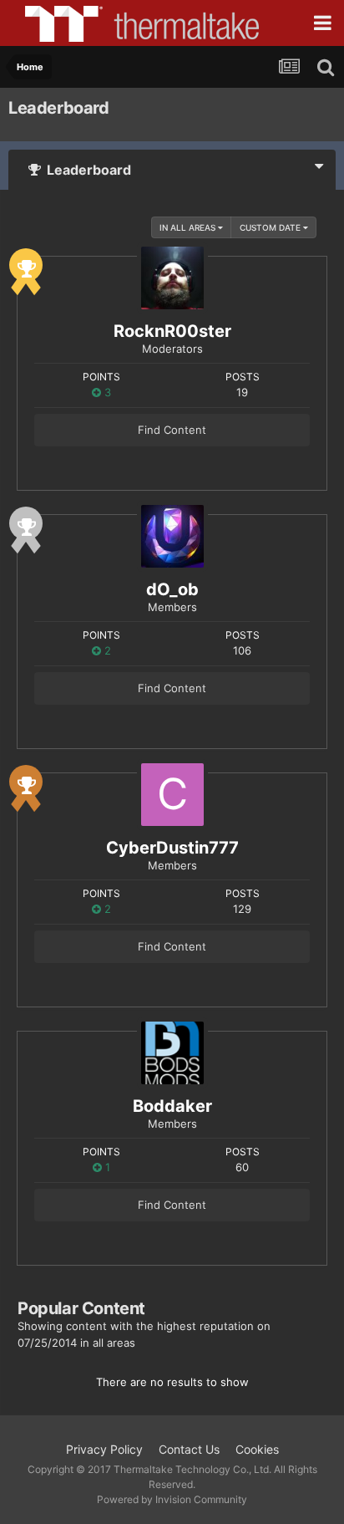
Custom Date (271, 227)
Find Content (172, 429)
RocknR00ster (172, 331)
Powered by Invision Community (172, 1499)
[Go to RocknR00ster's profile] (172, 278)
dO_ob (172, 589)
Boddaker (172, 1106)
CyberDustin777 (172, 848)
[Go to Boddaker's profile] (172, 1053)
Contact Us (189, 1449)
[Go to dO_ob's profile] (172, 536)
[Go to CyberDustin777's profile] (172, 794)
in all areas (188, 227)
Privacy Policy (104, 1449)
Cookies (257, 1449)
